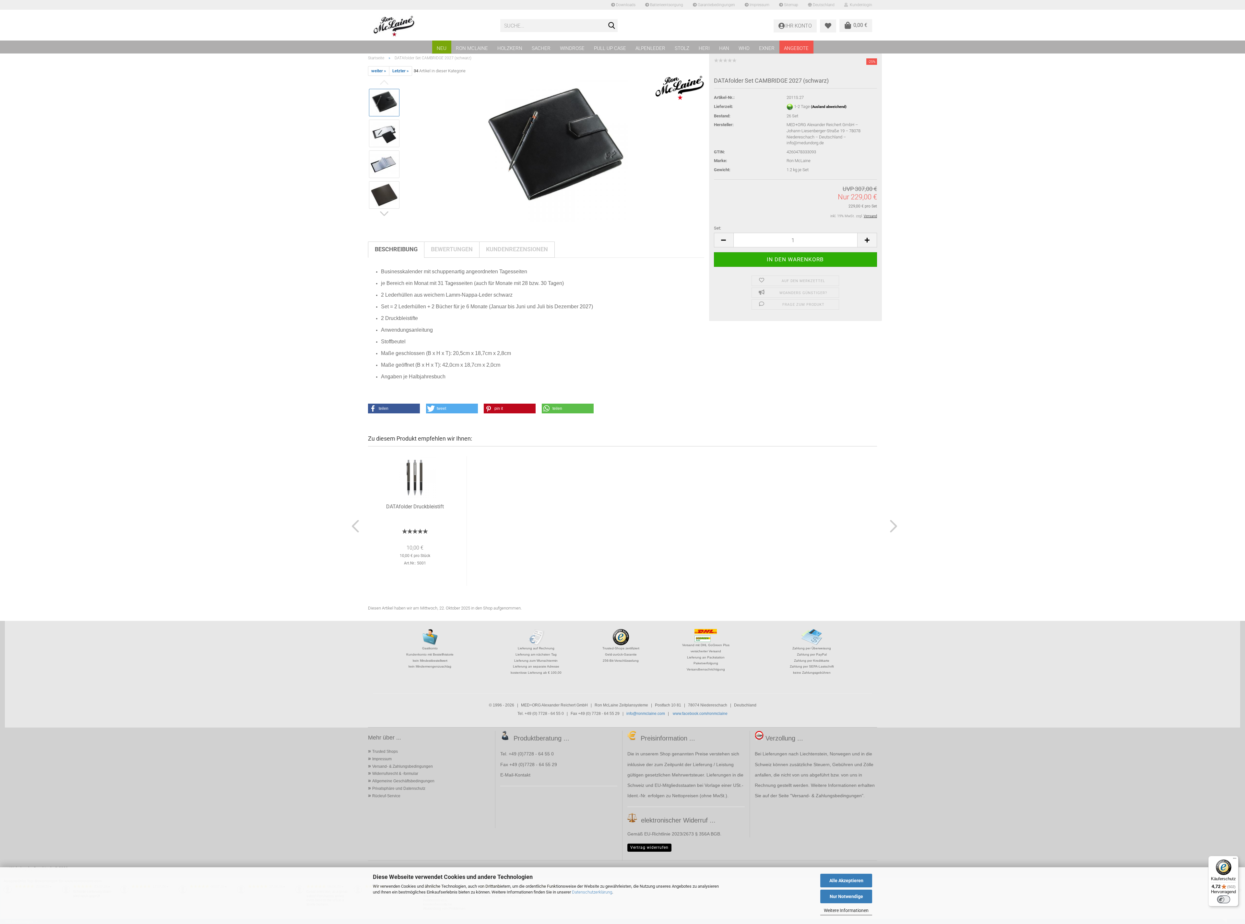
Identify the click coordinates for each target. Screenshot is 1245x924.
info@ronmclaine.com (645, 713)
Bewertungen (452, 249)
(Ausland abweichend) (829, 107)
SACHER (541, 48)
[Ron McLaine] (432, 26)
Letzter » (400, 70)
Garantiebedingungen (716, 5)
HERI (704, 48)
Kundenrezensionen (517, 249)
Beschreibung (396, 249)
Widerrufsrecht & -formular (395, 773)
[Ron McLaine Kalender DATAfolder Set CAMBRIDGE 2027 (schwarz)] (555, 148)
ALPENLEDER (650, 48)
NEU (441, 48)
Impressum (759, 5)
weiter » (378, 70)
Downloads (625, 5)
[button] (723, 240)
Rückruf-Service (386, 796)
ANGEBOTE (796, 48)
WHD (744, 48)
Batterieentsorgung (666, 5)
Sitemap (790, 5)
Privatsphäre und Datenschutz (398, 788)
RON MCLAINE (472, 48)
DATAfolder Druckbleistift (415, 506)
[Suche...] (611, 25)
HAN (724, 48)
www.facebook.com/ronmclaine (700, 713)
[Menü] (1235, 860)
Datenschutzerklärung (592, 892)
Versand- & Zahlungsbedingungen (402, 766)
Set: (717, 228)
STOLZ (682, 48)
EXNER (767, 48)
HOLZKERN (509, 48)
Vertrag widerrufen (649, 847)
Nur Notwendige (846, 896)
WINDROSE (572, 48)
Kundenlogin (860, 5)
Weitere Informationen (846, 910)
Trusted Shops (385, 751)
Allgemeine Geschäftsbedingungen (403, 781)
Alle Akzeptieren (846, 880)
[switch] (1223, 899)
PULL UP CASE (610, 48)
